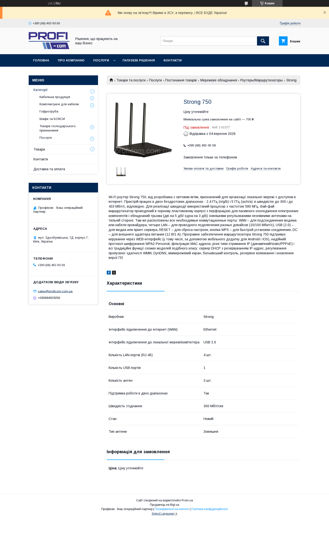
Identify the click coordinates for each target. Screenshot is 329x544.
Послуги (101, 60)
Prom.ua (187, 500)
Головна (41, 60)
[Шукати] (263, 41)
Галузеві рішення (139, 60)
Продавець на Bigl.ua (164, 504)
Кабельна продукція (54, 97)
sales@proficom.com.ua (55, 291)
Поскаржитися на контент (172, 509)
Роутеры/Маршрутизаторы (261, 80)
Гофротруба (48, 111)
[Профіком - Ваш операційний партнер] (49, 48)
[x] (114, 273)
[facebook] (109, 273)
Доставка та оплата (49, 169)
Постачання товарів (181, 80)
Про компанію (71, 60)
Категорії (40, 90)
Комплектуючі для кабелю (59, 104)
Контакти (173, 60)
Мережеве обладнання (218, 80)
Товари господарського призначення (57, 128)
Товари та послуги (130, 80)
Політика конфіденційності (209, 509)
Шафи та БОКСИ (52, 119)
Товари (39, 149)
